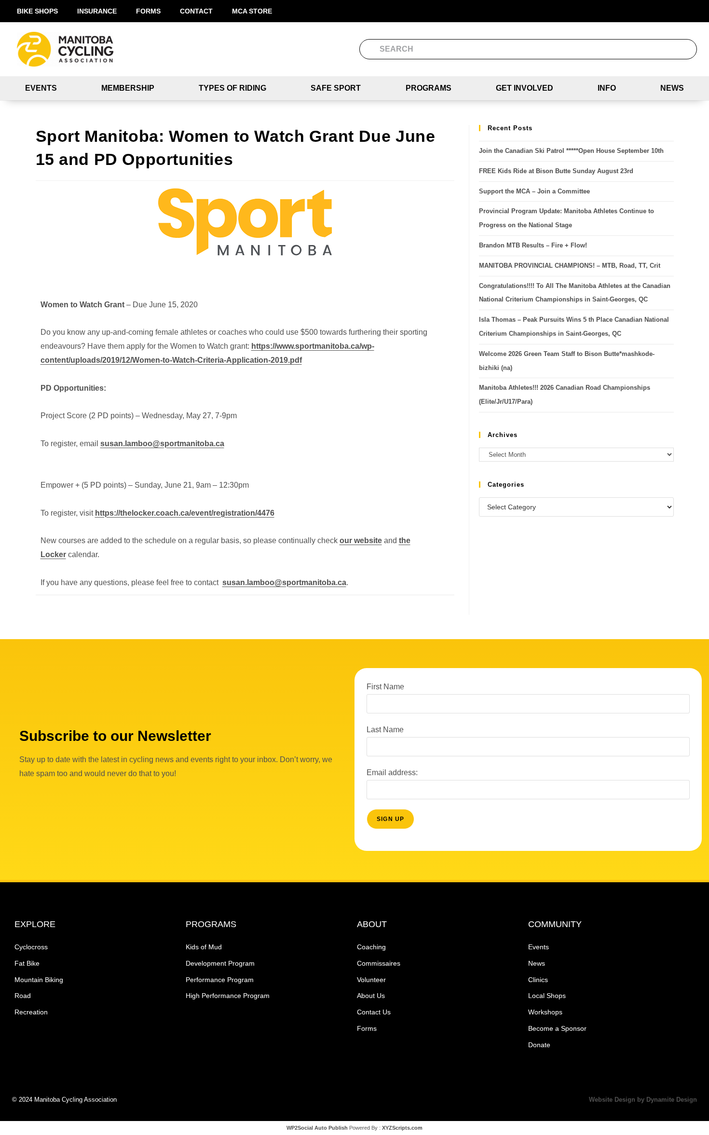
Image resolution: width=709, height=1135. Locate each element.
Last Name (385, 729)
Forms (148, 11)
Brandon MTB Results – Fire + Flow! (533, 245)
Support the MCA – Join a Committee (534, 191)
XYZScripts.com (402, 1128)
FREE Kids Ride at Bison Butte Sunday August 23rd (556, 171)
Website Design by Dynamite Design (643, 1099)
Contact (196, 11)
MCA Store (252, 11)
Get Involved (524, 88)
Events (41, 88)
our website (361, 540)
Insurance (97, 11)
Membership (127, 88)
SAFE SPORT (336, 88)
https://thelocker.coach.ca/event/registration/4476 (184, 513)
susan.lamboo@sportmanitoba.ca (162, 443)
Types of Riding (232, 88)
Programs (428, 88)
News (672, 88)
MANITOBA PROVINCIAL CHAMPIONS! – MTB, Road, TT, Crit (569, 265)
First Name (385, 687)
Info (607, 88)
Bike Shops (37, 11)
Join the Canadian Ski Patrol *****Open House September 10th (571, 150)
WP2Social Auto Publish (317, 1128)
